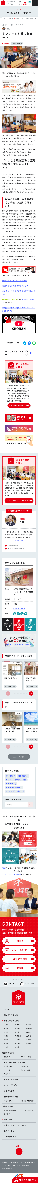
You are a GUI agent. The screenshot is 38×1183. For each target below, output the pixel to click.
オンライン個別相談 (13, 874)
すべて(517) (10, 776)
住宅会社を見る (10, 1136)
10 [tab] (27, 694)
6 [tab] (21, 694)
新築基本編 (8, 1066)
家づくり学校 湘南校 (27, 18)
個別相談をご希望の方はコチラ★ (15, 286)
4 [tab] (18, 694)
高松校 (6, 1043)
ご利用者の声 (8, 1101)
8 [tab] (24, 694)
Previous (8, 693)
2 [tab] (15, 694)
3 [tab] (17, 694)
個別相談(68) (23, 776)
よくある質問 (9, 1091)
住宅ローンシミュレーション (15, 1125)
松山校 (17, 1043)
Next (31, 693)
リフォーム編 (25, 1070)
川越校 (6, 1025)
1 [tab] (14, 694)
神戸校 (6, 1032)
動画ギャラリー (10, 1131)
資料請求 (7, 1114)
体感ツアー (8, 1074)
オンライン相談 (26, 1057)
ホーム (6, 1009)
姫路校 (17, 1028)
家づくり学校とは (11, 1015)
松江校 (6, 1040)
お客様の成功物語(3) (14, 787)
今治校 (28, 1043)
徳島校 (17, 1047)
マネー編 (7, 1070)
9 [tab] (25, 694)
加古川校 (29, 1028)
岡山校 (17, 1032)
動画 (4, 868)
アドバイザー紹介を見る (16, 548)
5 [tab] (19, 694)
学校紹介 (17, 18)
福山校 (28, 1032)
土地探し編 (24, 1066)
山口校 (28, 1036)
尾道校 (6, 1036)
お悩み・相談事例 (11, 1079)
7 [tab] (22, 694)
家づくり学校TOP (8, 18)
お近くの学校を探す (12, 1020)
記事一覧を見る (13, 545)
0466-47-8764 (19, 608)
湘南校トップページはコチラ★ (14, 280)
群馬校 (28, 1025)
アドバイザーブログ (28, 1110)
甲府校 (6, 1028)
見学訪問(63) (11, 783)
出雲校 (17, 1040)
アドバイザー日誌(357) (15, 791)
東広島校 (18, 1036)
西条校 (6, 1047)
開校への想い (9, 1119)
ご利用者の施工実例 (27, 1101)
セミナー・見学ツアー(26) (16, 779)
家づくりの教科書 (10, 1110)
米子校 (28, 1040)
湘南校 (17, 1025)
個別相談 (7, 1057)
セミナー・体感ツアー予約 (14, 1062)
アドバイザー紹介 (11, 1085)
